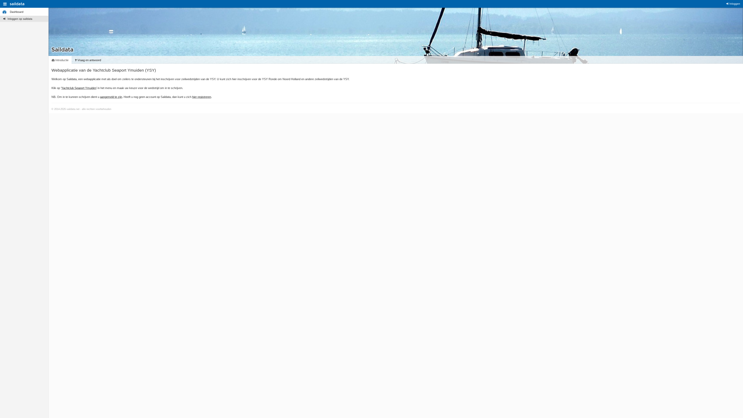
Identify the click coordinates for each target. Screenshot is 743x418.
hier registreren (201, 97)
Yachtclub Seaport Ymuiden (78, 88)
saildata (17, 4)
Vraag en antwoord (89, 60)
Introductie (61, 60)
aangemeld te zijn (111, 97)
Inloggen (734, 3)
